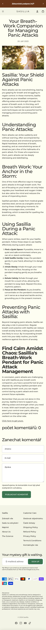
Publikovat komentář (16, 494)
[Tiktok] (29, 623)
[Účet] (37, 11)
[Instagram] (20, 623)
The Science (7, 536)
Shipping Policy (30, 527)
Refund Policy (29, 532)
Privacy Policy (29, 536)
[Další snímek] (43, 4)
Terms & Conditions (32, 540)
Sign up (35, 561)
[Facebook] (16, 623)
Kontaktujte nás (30, 545)
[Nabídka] (3, 11)
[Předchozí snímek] (3, 4)
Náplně (5, 527)
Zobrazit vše (7, 518)
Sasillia (25, 617)
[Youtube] (25, 623)
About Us (6, 532)
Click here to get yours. (12, 421)
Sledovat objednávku (33, 518)
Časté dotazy (29, 523)
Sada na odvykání (10, 523)
